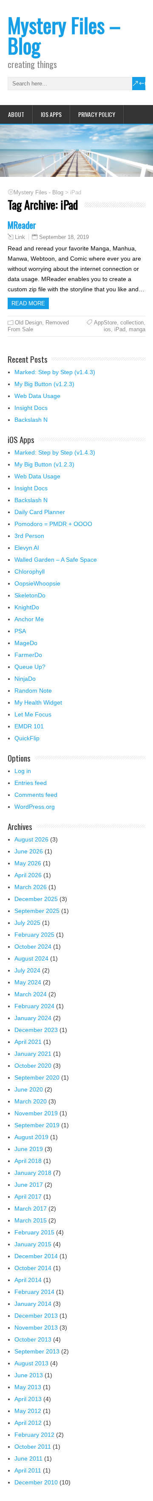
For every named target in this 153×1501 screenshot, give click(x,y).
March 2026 (30, 887)
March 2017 (30, 1208)
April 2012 (28, 1422)
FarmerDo (28, 654)
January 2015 (32, 1244)
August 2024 (31, 958)
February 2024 (34, 1006)
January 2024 (32, 1018)
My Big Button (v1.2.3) (44, 384)
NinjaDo (25, 678)
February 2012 (34, 1434)
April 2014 (28, 1279)
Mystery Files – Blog (64, 35)
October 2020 (32, 1065)
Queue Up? (29, 666)
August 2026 (31, 839)
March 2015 (30, 1220)
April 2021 (28, 1041)
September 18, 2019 (64, 237)
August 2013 (31, 1363)
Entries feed (30, 782)
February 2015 (34, 1232)
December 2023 (36, 1029)
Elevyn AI (26, 547)
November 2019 (36, 1113)
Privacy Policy (96, 114)
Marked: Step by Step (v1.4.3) (54, 372)
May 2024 (27, 982)
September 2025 (37, 910)
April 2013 (28, 1399)
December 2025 (36, 898)
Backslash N (31, 419)
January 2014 (32, 1303)
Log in (22, 771)
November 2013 (36, 1327)
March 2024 (30, 994)
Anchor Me (29, 619)
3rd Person (29, 535)
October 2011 (32, 1446)
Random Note (33, 690)
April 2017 (28, 1196)
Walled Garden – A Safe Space (55, 559)
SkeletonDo (29, 595)
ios (107, 329)
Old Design (28, 322)
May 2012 (27, 1410)
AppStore (105, 322)
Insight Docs (31, 407)
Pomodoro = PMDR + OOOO (53, 523)
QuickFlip (27, 738)
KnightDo (26, 607)
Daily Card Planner (39, 512)
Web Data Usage (37, 395)
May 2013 (27, 1387)
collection (132, 322)
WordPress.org (34, 806)
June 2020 (28, 1089)
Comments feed (35, 794)
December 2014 (36, 1256)
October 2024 (32, 946)
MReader (22, 224)
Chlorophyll (29, 571)
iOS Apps (51, 114)
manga (137, 329)
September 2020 (37, 1077)
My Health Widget (38, 702)
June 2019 (28, 1149)
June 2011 (28, 1458)
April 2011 (27, 1470)
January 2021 (32, 1053)
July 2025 (27, 922)
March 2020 (30, 1101)
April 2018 (28, 1160)
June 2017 (28, 1184)
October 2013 (32, 1339)
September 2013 (37, 1351)
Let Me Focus (32, 714)
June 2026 (28, 851)
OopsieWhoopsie (37, 583)
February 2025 (34, 934)
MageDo (25, 643)
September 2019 (37, 1125)
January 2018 (32, 1172)
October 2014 (32, 1268)
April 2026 (28, 875)
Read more (28, 303)
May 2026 (27, 863)
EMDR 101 (29, 726)
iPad (119, 329)
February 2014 (34, 1291)
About (16, 114)
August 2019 (31, 1137)
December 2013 (36, 1315)
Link (20, 237)
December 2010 (36, 1482)
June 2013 (28, 1375)
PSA (20, 631)
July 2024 (27, 970)
